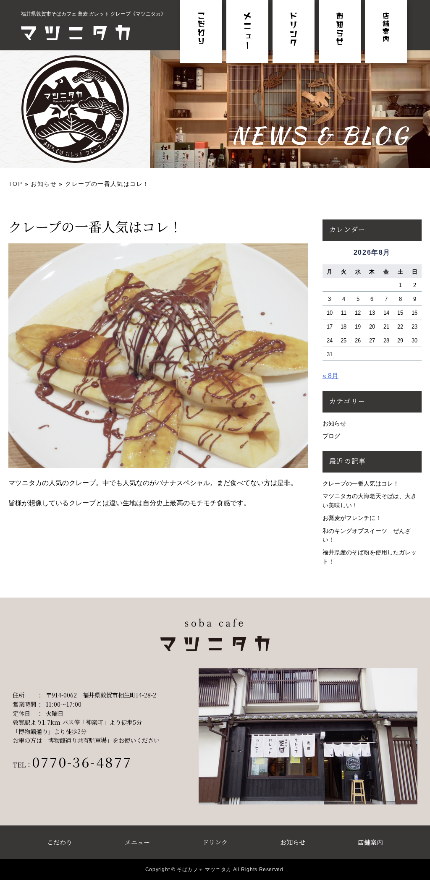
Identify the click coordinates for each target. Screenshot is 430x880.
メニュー (137, 842)
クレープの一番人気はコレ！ (360, 483)
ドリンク (215, 842)
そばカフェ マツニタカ (204, 869)
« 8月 (330, 375)
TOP (15, 183)
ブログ (331, 436)
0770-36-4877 (82, 761)
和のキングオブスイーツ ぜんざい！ (366, 535)
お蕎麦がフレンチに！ (351, 517)
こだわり (59, 842)
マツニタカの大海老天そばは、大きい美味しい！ (369, 501)
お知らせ (44, 183)
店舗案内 (370, 842)
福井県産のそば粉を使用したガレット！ (369, 557)
